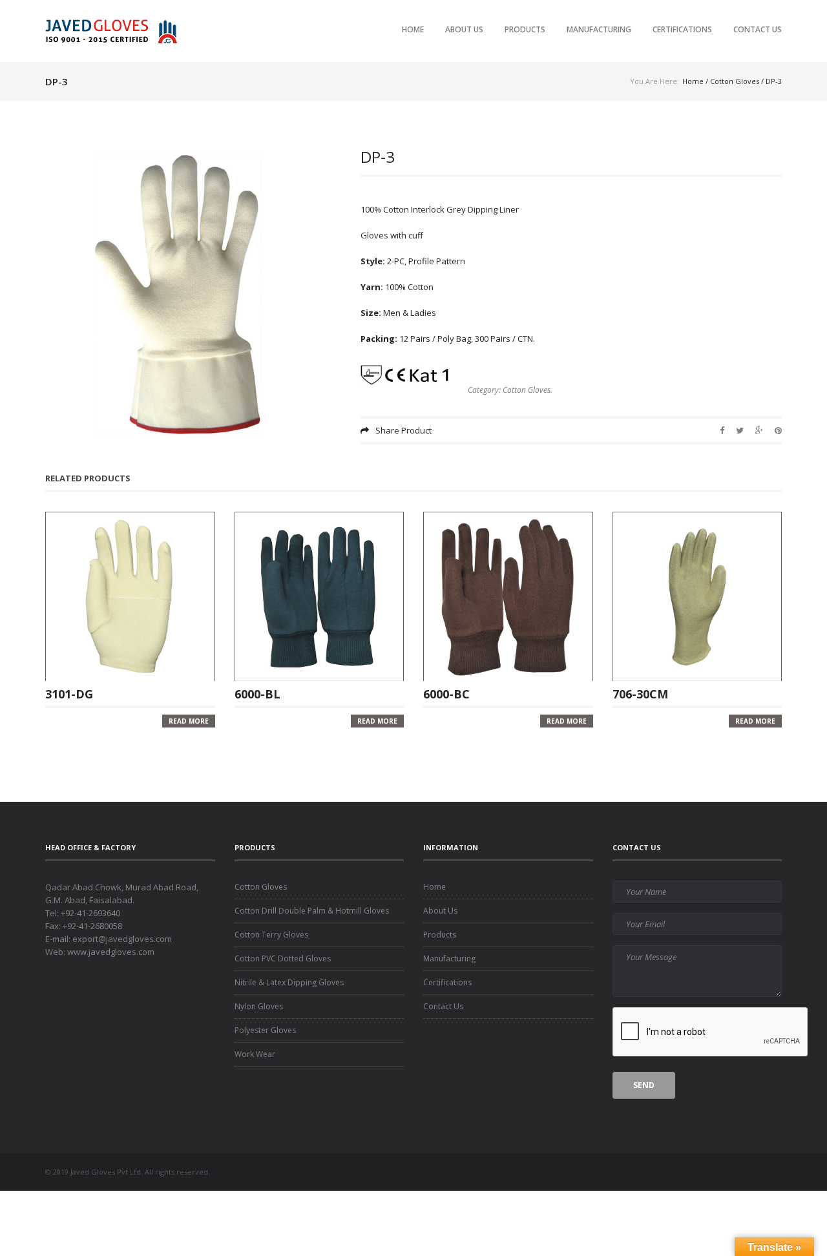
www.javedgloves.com (110, 952)
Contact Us (757, 29)
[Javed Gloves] (114, 30)
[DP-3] (193, 297)
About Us (464, 29)
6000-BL (257, 693)
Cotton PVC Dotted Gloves (283, 958)
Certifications (682, 29)
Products (525, 29)
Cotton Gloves (734, 81)
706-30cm (640, 693)
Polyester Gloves (265, 1030)
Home (413, 29)
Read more (189, 721)
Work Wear (255, 1054)
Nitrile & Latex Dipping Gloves (289, 982)
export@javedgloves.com (122, 939)
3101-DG (69, 693)
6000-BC (446, 693)
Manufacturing (599, 29)
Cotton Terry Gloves (271, 934)
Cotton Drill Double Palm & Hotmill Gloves (312, 910)
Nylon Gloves (259, 1006)
